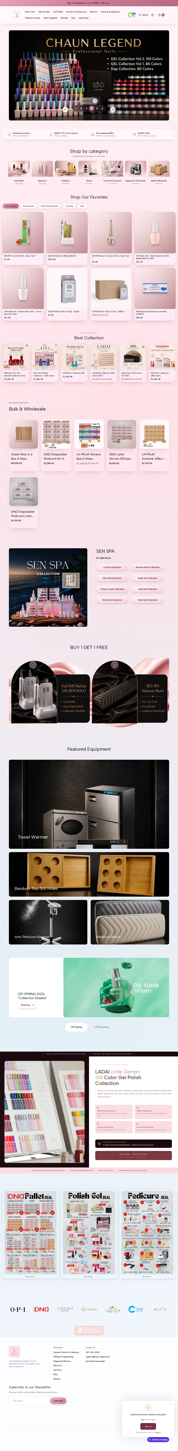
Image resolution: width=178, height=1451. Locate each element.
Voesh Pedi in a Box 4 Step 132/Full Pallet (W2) (21, 456)
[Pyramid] (100, 1223)
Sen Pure (57, 1370)
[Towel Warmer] (89, 804)
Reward (56, 1379)
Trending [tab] (69, 206)
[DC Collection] (77, 1253)
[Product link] (23, 445)
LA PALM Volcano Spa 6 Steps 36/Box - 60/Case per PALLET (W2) (88, 456)
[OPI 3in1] (101, 1267)
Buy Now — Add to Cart (134, 1155)
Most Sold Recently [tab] (49, 206)
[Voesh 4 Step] (149, 1218)
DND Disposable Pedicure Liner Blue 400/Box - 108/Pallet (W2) (22, 514)
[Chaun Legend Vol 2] (76, 1240)
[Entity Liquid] (132, 1218)
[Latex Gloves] (15, 1208)
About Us (57, 1365)
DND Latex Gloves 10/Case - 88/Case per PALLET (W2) (121, 456)
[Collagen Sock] (147, 1243)
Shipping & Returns (62, 1361)
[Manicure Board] (130, 922)
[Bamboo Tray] (147, 1254)
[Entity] (77, 1225)
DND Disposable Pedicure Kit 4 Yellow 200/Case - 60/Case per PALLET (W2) (56, 456)
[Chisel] (77, 1208)
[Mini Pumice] (15, 1224)
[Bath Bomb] (132, 1206)
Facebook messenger (95, 1361)
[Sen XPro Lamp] (164, 1206)
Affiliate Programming (63, 1357)
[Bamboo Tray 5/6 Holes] (89, 874)
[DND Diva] (78, 1267)
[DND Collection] (101, 1253)
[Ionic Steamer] (148, 1206)
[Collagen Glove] (131, 1243)
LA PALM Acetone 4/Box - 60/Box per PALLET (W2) (153, 456)
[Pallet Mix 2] (14, 1244)
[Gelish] (101, 1208)
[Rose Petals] (165, 1218)
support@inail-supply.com (97, 1357)
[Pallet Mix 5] (15, 1264)
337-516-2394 (92, 1352)
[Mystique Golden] (163, 1231)
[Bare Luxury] (132, 1231)
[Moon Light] (146, 1267)
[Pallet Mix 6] (31, 1264)
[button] (143, 15)
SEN (89, 662)
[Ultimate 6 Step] (163, 1243)
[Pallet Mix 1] (48, 1224)
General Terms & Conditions (66, 1352)
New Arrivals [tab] (28, 206)
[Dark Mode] (132, 15)
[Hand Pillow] (130, 1267)
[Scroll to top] (172, 1445)
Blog (55, 1374)
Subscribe (58, 1400)
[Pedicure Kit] (49, 1208)
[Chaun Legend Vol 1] (102, 1240)
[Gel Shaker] (130, 1254)
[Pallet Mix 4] (48, 1244)
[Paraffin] (31, 1224)
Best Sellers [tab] (10, 206)
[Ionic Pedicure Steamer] (48, 922)
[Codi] (148, 1231)
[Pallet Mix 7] (48, 1264)
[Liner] (32, 1208)
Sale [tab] (82, 206)
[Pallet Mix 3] (31, 1244)
